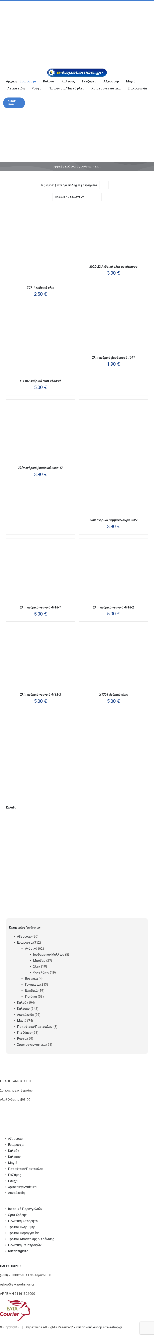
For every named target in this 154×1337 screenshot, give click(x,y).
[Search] (124, 55)
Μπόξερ (39, 960)
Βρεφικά (31, 978)
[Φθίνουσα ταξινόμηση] (112, 185)
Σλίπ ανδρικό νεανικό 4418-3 (40, 695)
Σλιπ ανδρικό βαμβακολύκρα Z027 (113, 520)
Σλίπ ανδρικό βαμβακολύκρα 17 (40, 468)
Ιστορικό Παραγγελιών (25, 1209)
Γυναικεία (32, 984)
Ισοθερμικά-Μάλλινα (48, 954)
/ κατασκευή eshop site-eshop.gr (98, 1327)
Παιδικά (31, 996)
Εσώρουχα (24, 942)
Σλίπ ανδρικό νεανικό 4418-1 (40, 607)
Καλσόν (22, 1003)
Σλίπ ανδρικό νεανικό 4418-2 (113, 607)
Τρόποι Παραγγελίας (24, 1233)
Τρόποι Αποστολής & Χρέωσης (31, 1239)
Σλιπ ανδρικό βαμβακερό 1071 (113, 358)
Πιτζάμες (24, 1032)
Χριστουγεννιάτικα (31, 1045)
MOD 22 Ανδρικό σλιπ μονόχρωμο (113, 267)
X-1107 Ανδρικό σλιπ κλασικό (40, 381)
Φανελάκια (41, 972)
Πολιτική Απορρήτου (23, 1221)
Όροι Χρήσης (17, 1215)
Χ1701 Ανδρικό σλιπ (113, 695)
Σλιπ (36, 966)
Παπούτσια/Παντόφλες (35, 1027)
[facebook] (7, 31)
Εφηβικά (31, 990)
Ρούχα (21, 1038)
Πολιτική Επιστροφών (25, 1245)
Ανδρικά (31, 948)
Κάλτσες (23, 1009)
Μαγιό (21, 1021)
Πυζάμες (14, 1175)
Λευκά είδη (25, 1015)
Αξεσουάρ (24, 936)
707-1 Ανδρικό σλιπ (40, 288)
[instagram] (13, 31)
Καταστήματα (18, 1251)
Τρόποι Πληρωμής (22, 1227)
